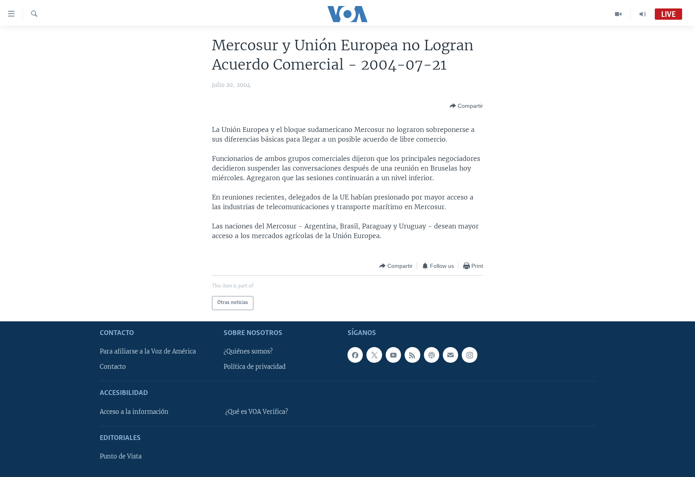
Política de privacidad (255, 366)
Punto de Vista (121, 456)
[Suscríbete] (450, 354)
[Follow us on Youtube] (393, 354)
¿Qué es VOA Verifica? (256, 411)
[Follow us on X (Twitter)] (374, 354)
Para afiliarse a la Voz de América (148, 351)
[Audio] (643, 14)
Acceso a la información (134, 411)
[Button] (466, 106)
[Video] (618, 14)
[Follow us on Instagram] (469, 354)
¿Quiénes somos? (248, 351)
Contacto (113, 366)
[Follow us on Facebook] (355, 354)
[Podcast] (431, 354)
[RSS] (412, 354)
